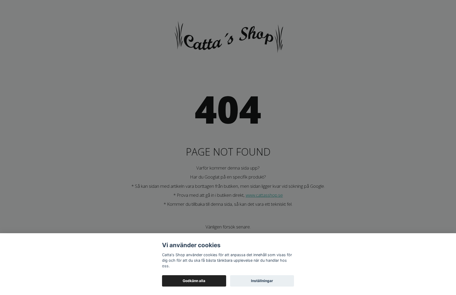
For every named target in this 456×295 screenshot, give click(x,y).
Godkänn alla (194, 281)
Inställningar (262, 281)
